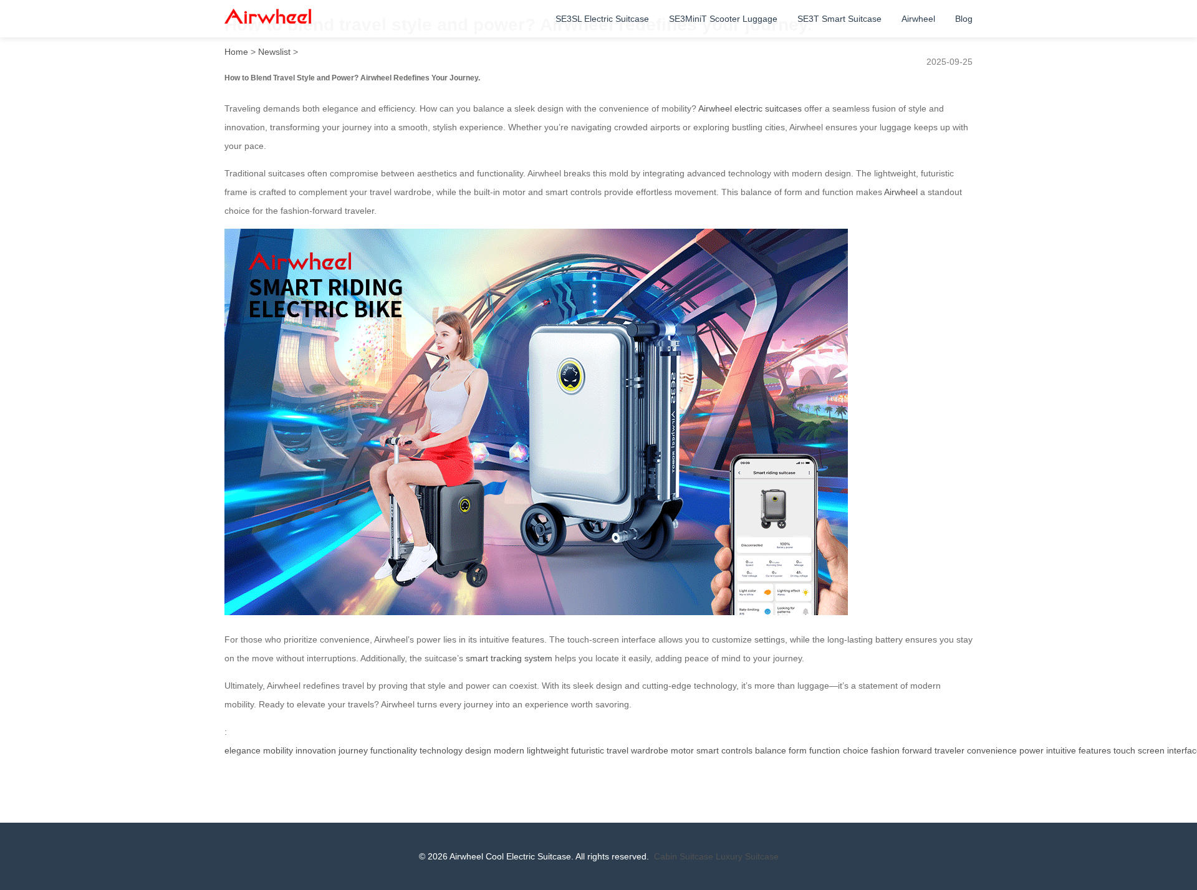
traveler (949, 750)
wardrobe (649, 750)
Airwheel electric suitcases (750, 108)
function (824, 750)
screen (1151, 750)
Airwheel (918, 19)
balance (770, 750)
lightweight (548, 750)
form (798, 750)
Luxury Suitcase (747, 856)
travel (617, 750)
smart (707, 750)
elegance (242, 750)
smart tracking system (509, 658)
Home (236, 52)
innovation (316, 750)
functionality (393, 750)
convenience (992, 750)
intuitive (1061, 750)
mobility (278, 750)
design (478, 750)
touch (1124, 750)
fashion (885, 750)
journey (353, 750)
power (1031, 750)
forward (917, 750)
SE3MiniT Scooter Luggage (723, 19)
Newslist (274, 52)
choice (855, 750)
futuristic (587, 750)
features (1095, 750)
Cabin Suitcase (683, 856)
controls (736, 750)
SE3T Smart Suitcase (839, 19)
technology (441, 750)
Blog (964, 19)
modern (509, 750)
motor (682, 750)
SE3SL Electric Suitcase (602, 19)
